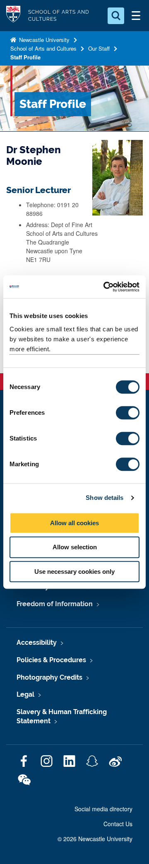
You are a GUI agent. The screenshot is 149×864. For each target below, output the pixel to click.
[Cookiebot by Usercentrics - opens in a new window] (105, 286)
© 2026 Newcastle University (95, 839)
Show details (104, 497)
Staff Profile (25, 57)
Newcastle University (43, 40)
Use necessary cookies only (74, 571)
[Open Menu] (135, 15)
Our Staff (99, 48)
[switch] (127, 412)
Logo (13, 15)
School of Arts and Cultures (43, 48)
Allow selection (75, 547)
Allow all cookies (74, 522)
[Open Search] (116, 15)
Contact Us (117, 824)
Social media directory (103, 809)
